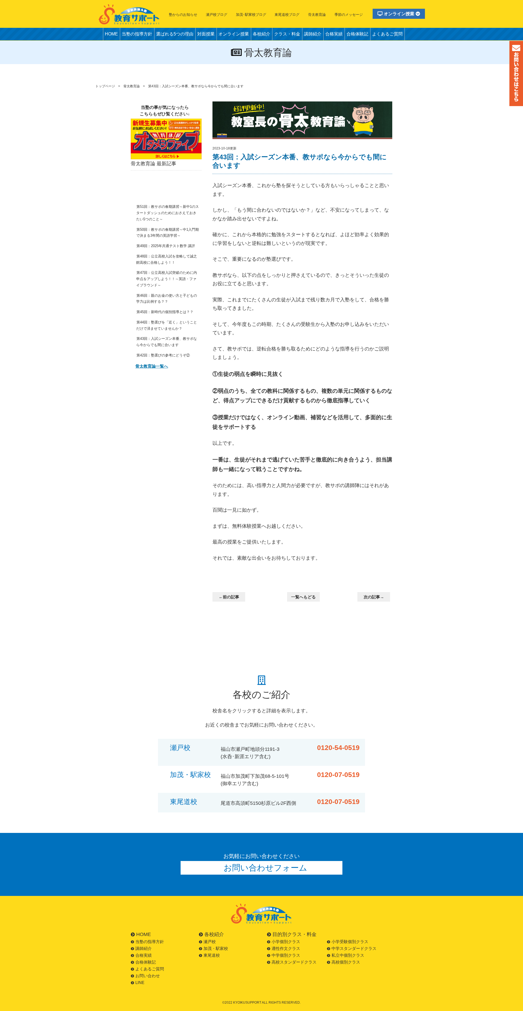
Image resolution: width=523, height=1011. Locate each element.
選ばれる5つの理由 (174, 34)
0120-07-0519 (338, 774)
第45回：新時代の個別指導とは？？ (164, 312)
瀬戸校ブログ (216, 14)
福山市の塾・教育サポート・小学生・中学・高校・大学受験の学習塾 (129, 14)
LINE (139, 982)
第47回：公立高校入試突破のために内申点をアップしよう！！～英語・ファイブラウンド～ (166, 279)
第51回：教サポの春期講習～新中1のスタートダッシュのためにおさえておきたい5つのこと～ (167, 213)
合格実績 (334, 34)
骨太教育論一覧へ (151, 366)
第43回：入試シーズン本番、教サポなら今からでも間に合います (166, 342)
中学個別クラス (286, 955)
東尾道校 (183, 801)
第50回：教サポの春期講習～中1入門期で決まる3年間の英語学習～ (167, 232)
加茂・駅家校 (190, 774)
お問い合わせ (147, 976)
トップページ (105, 86)
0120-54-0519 (338, 747)
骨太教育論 (317, 14)
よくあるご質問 (387, 34)
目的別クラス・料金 (294, 934)
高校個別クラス (346, 962)
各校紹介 (261, 34)
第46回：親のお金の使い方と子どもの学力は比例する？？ (166, 298)
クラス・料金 (287, 34)
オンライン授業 (399, 13)
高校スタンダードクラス (294, 962)
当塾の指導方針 (137, 34)
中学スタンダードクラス (354, 948)
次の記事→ (374, 597)
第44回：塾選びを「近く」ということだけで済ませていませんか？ (166, 325)
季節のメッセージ (349, 14)
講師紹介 (312, 34)
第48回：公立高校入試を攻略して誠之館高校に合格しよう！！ (166, 259)
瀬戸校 (180, 747)
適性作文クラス (286, 948)
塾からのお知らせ (183, 14)
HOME (111, 34)
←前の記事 (229, 597)
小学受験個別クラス (350, 942)
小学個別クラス (286, 942)
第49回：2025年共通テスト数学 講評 (165, 246)
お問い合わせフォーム (265, 867)
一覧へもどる (303, 597)
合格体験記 (357, 34)
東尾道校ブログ (287, 14)
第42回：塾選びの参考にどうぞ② (163, 355)
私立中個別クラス (348, 955)
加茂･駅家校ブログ (251, 14)
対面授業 (206, 34)
